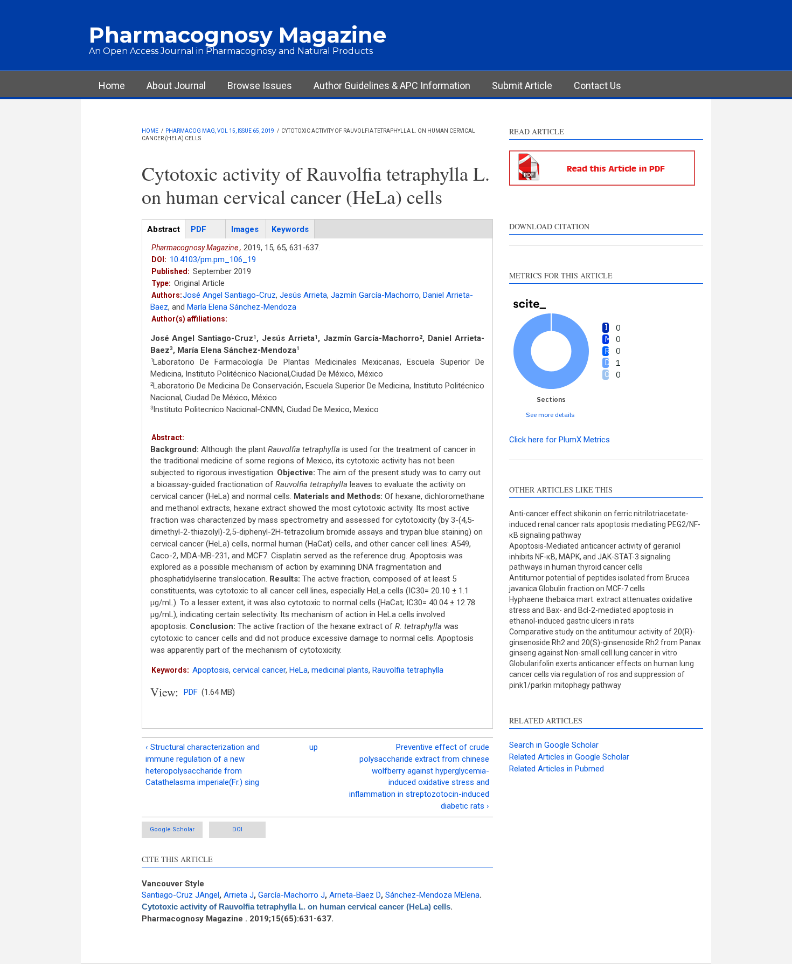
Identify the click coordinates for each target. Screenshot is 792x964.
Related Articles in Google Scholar (569, 757)
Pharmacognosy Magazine (237, 35)
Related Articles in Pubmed (556, 769)
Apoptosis (210, 670)
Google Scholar (172, 829)
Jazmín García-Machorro (375, 295)
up (313, 747)
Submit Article (522, 85)
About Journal (176, 85)
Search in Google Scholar (554, 745)
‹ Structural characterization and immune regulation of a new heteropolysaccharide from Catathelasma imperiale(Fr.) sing (202, 765)
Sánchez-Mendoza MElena (432, 895)
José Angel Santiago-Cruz (229, 295)
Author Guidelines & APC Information (392, 85)
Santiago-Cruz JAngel (180, 895)
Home (112, 85)
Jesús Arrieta (303, 295)
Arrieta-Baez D (355, 895)
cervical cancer (259, 670)
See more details (550, 415)
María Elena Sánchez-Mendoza (241, 307)
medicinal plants (340, 670)
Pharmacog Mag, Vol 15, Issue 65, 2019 (219, 131)
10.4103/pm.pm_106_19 (213, 259)
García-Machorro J (291, 895)
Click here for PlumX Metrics (559, 440)
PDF (191, 692)
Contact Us (597, 85)
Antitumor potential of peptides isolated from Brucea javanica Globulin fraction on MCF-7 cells (599, 583)
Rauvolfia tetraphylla (407, 670)
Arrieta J (239, 895)
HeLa (298, 670)
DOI (237, 829)
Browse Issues (259, 85)
